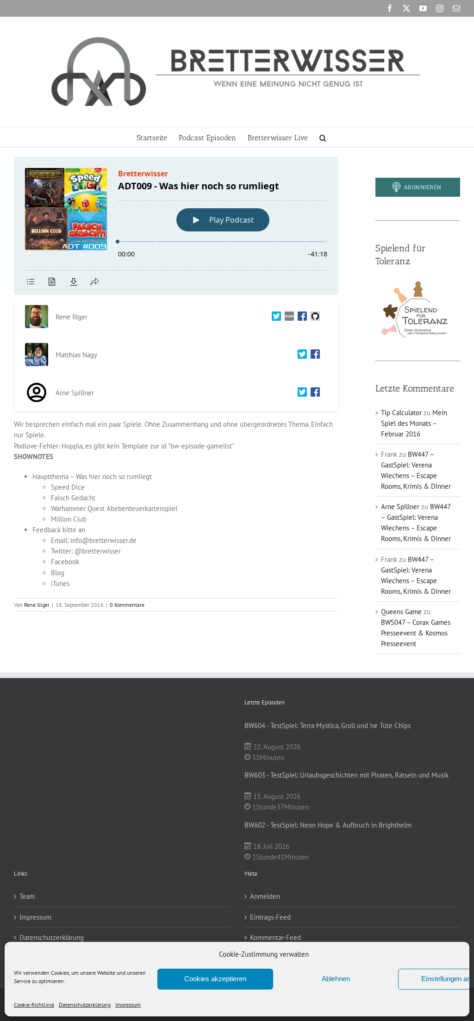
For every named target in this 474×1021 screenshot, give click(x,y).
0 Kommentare (127, 604)
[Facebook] (300, 316)
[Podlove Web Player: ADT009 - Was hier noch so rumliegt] (176, 226)
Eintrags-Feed (270, 917)
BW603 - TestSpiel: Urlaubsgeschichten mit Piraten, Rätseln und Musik (346, 775)
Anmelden (265, 896)
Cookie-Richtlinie (34, 1004)
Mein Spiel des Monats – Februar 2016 (414, 423)
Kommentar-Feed (275, 937)
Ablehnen (336, 979)
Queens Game (401, 611)
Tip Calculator (401, 412)
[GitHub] (313, 316)
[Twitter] (274, 316)
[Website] (287, 316)
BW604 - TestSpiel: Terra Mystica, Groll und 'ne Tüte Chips (327, 725)
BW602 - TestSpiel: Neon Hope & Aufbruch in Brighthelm (328, 825)
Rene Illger (37, 604)
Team (27, 896)
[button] (322, 137)
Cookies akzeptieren (215, 979)
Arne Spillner (400, 506)
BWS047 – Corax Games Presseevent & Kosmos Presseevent (415, 633)
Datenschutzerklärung (85, 1004)
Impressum (128, 1004)
